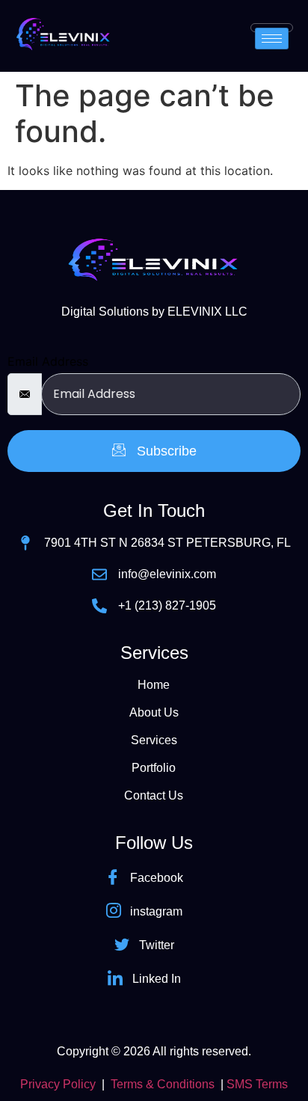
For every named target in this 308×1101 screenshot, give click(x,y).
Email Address (47, 361)
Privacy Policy (58, 1084)
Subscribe (165, 451)
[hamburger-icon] (272, 38)
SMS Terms (257, 1084)
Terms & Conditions (163, 1084)
